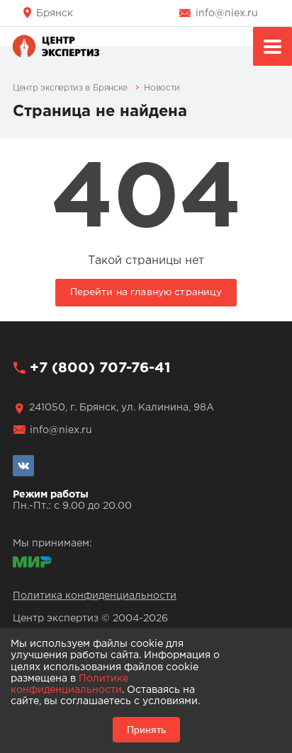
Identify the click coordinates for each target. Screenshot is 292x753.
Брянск (54, 13)
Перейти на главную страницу (146, 292)
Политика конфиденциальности (94, 596)
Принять (146, 729)
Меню (272, 46)
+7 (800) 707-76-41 (100, 368)
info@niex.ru (227, 13)
